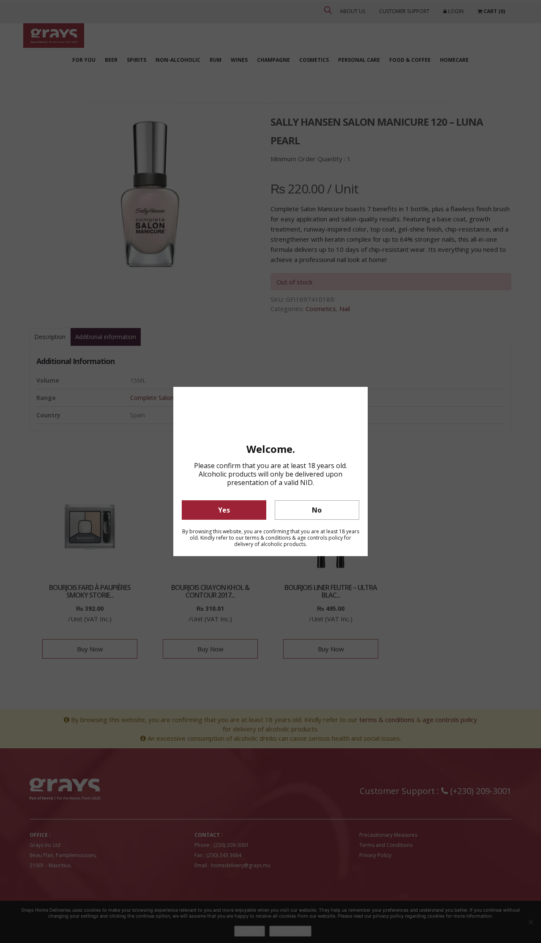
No (317, 510)
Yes (224, 510)
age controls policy (320, 537)
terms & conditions (268, 537)
